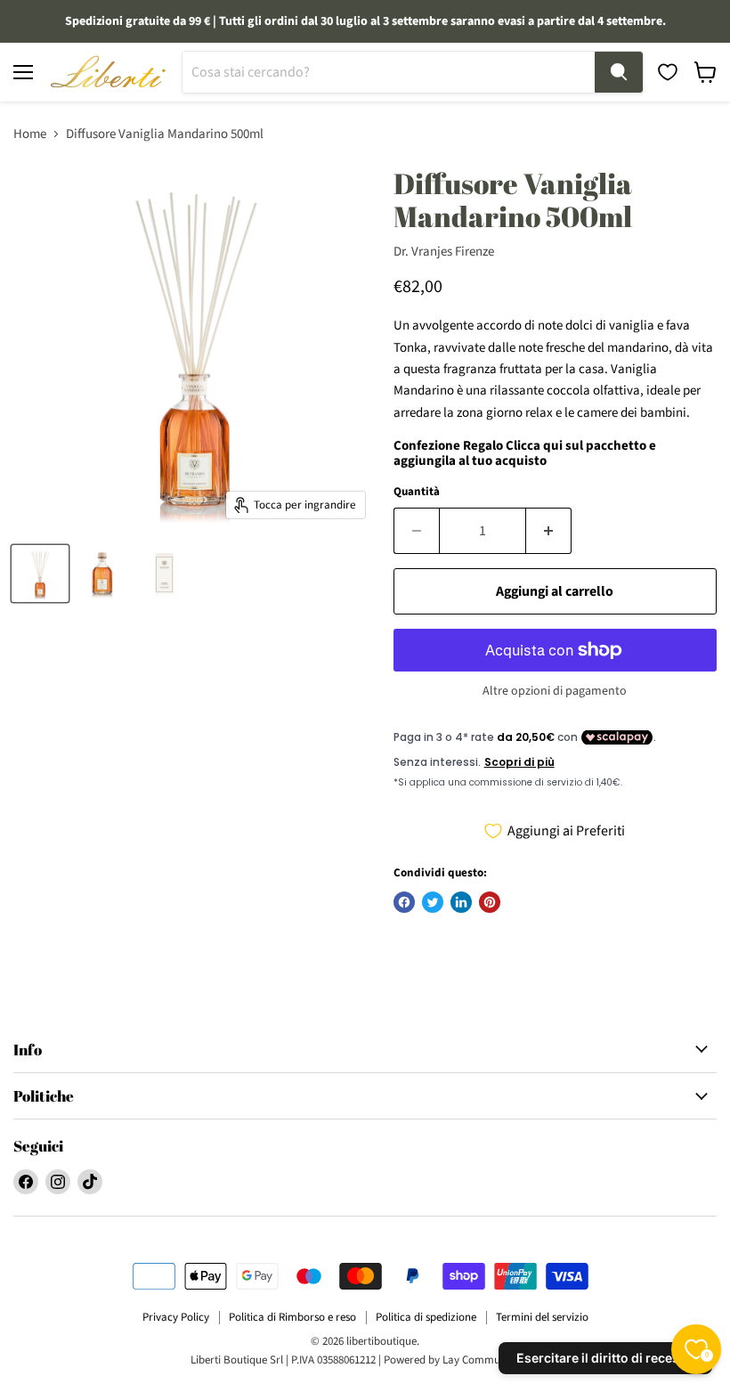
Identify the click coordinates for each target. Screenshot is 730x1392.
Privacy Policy (175, 1317)
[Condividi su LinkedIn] (461, 902)
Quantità (416, 492)
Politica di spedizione (426, 1317)
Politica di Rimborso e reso (292, 1317)
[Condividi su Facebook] (404, 902)
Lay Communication (490, 1360)
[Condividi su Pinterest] (489, 902)
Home (29, 134)
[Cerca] (619, 72)
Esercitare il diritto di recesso (605, 1357)
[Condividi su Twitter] (432, 902)
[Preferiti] (668, 72)
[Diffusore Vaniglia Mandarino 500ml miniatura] (40, 573)
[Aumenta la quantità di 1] (549, 531)
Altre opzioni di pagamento (555, 691)
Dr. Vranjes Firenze (443, 251)
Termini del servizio (542, 1317)
